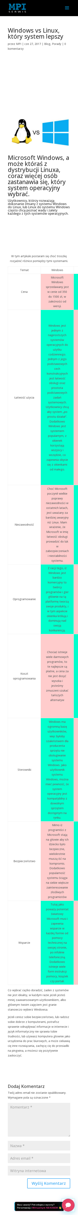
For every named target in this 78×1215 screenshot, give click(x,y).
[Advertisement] (39, 86)
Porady (56, 44)
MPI (18, 44)
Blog (47, 44)
